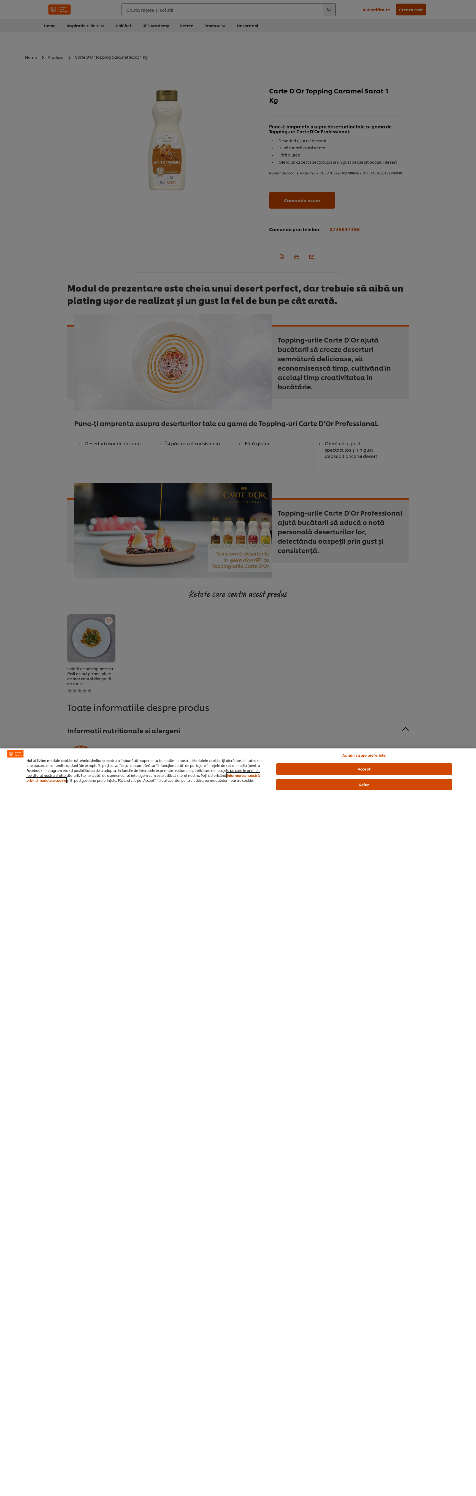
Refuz (364, 784)
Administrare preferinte (364, 755)
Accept (364, 768)
